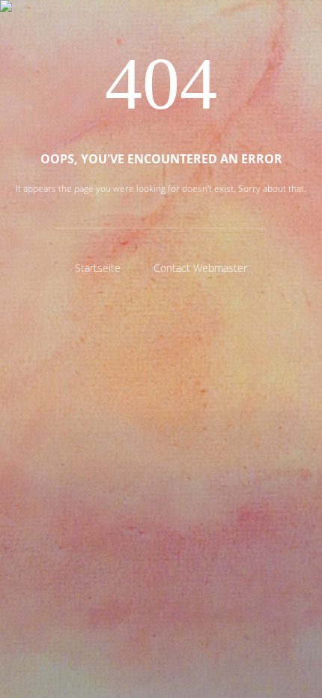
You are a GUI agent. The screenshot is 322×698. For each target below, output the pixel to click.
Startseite (98, 268)
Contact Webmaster (200, 268)
